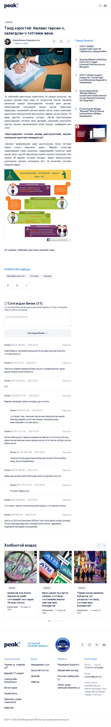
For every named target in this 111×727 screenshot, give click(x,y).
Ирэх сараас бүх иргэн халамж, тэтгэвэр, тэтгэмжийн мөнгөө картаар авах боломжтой (55, 599)
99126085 (98, 668)
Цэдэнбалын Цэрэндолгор (26, 40)
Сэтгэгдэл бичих (36, 333)
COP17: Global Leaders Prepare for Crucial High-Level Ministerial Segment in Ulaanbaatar (93, 79)
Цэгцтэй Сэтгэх (40, 670)
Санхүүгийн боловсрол (10, 680)
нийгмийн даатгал (16, 276)
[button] (100, 6)
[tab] (49, 621)
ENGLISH (9, 708)
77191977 (89, 668)
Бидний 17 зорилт (14, 673)
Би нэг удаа (10, 687)
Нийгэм (9, 22)
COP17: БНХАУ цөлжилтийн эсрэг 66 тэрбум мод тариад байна (93, 48)
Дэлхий (35, 676)
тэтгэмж (34, 276)
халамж (47, 276)
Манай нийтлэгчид (68, 670)
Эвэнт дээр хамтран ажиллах (68, 686)
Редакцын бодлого (68, 664)
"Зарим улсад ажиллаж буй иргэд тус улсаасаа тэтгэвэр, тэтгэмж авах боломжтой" (90, 599)
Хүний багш (10, 693)
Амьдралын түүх (40, 664)
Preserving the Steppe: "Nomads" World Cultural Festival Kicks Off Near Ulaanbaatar (91, 112)
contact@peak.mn (93, 677)
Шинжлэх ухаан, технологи (13, 700)
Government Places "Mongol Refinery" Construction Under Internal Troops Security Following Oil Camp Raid (93, 96)
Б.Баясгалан (12, 607)
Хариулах (66, 345)
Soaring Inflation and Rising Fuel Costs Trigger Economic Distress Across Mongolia (92, 63)
